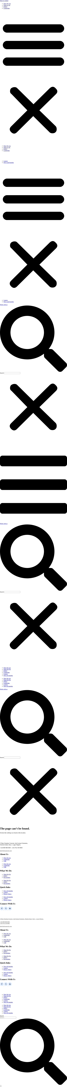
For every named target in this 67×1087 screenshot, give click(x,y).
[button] (33, 77)
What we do (6, 5)
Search (2, 373)
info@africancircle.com (6, 850)
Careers (5, 161)
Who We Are (7, 3)
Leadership (6, 8)
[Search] (0, 1086)
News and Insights (8, 162)
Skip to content (4, 0)
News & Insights (8, 675)
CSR (4, 861)
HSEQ (5, 7)
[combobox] (8, 1018)
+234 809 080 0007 (5, 922)
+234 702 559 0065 (5, 923)
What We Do (7, 669)
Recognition (6, 877)
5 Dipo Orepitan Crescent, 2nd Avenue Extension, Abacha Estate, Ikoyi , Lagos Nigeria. (22, 919)
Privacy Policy (7, 894)
